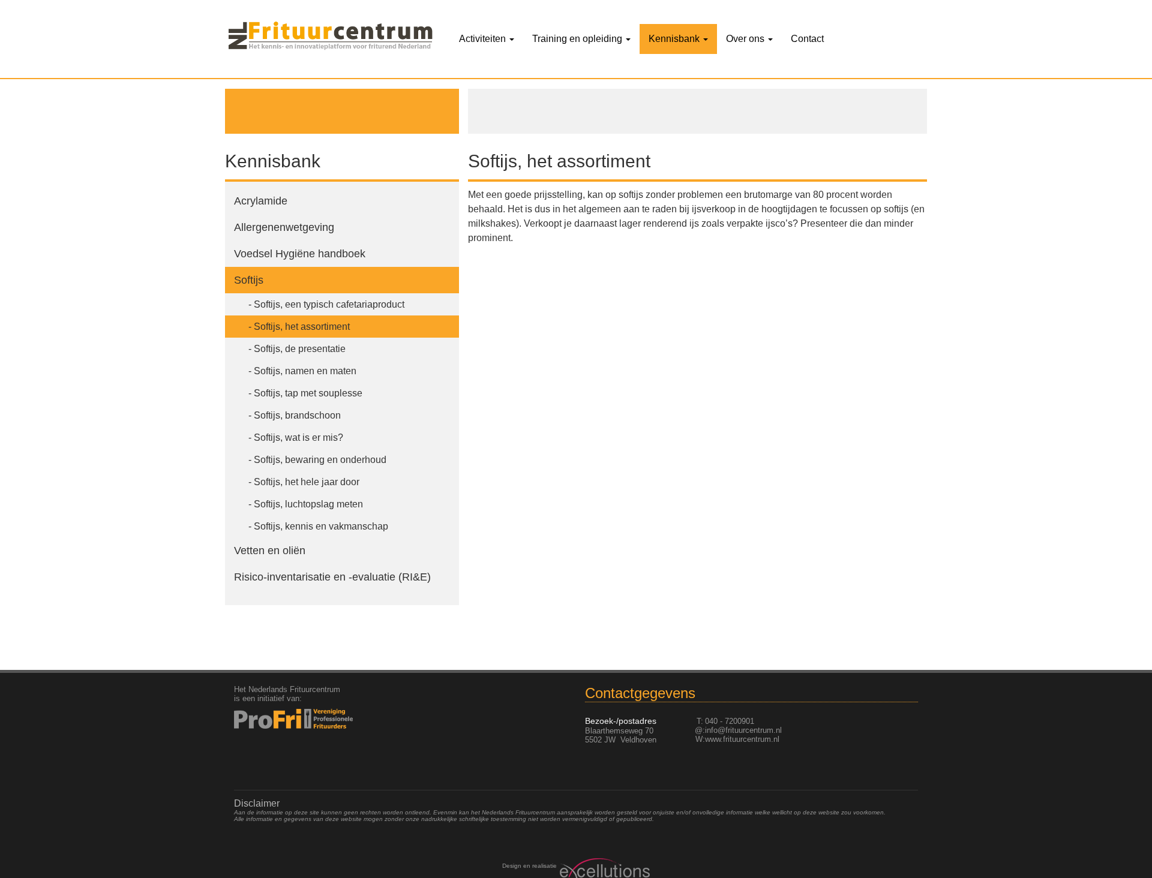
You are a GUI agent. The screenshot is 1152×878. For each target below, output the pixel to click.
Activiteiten (483, 39)
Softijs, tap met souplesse (308, 393)
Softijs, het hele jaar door (306, 482)
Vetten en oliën (269, 551)
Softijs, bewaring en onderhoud (320, 460)
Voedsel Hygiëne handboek (299, 254)
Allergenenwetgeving (284, 227)
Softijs (248, 280)
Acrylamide (260, 201)
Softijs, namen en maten (305, 371)
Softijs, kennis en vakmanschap (321, 526)
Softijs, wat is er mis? (298, 437)
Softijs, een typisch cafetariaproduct (329, 304)
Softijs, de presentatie (300, 349)
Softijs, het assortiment (302, 326)
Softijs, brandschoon (297, 415)
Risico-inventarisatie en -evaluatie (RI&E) (332, 577)
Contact (807, 39)
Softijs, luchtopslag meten (308, 504)
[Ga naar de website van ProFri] (313, 719)
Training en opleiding (578, 39)
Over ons (746, 39)
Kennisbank (675, 39)
